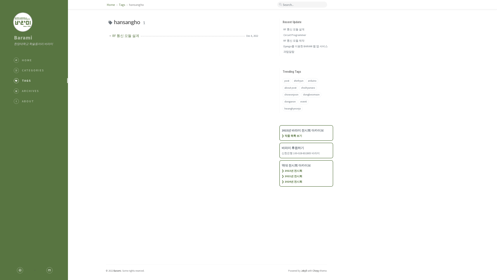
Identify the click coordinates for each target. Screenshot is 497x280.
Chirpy (316, 270)
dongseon (290, 101)
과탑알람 (288, 51)
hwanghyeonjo (292, 108)
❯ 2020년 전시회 (292, 181)
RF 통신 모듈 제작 (293, 40)
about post (290, 87)
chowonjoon (291, 94)
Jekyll (304, 270)
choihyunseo (308, 87)
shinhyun (298, 80)
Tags (122, 5)
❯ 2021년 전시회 (292, 176)
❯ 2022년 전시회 (292, 170)
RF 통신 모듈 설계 (125, 36)
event (303, 101)
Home (111, 5)
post (286, 80)
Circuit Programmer (294, 35)
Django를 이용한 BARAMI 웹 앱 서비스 (305, 46)
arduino (312, 80)
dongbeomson (311, 94)
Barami (23, 37)
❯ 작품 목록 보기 (292, 135)
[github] (49, 270)
